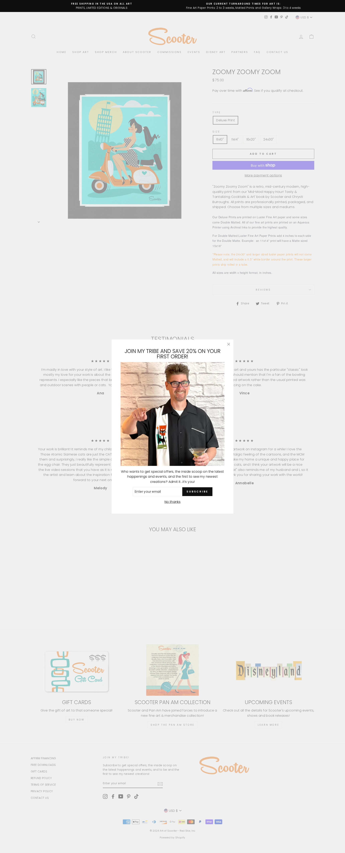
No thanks (173, 501)
